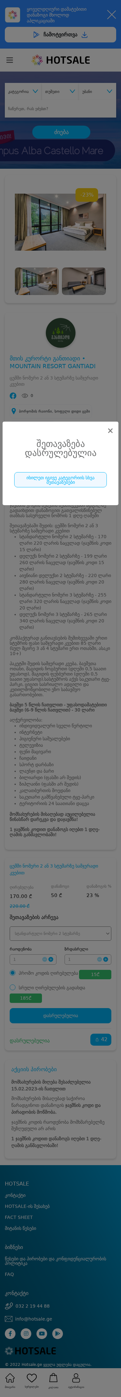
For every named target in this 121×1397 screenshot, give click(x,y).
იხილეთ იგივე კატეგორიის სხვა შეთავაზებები (60, 480)
